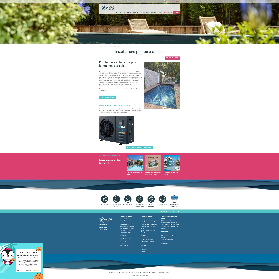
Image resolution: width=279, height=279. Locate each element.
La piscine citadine (125, 221)
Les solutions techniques (127, 242)
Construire (123, 236)
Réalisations (145, 12)
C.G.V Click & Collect (133, 272)
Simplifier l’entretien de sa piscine (148, 227)
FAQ (163, 241)
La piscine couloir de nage (127, 222)
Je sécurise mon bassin (147, 222)
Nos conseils (144, 237)
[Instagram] (173, 211)
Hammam (144, 249)
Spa (142, 247)
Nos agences (168, 12)
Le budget (123, 243)
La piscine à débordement (127, 226)
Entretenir (143, 235)
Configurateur (166, 243)
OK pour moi (36, 270)
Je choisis (28, 270)
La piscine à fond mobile (127, 228)
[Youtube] (178, 211)
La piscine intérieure (126, 230)
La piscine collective (126, 232)
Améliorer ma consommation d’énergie (149, 231)
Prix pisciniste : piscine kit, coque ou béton (170, 227)
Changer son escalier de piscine (149, 221)
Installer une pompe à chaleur (149, 224)
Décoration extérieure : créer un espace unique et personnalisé (170, 221)
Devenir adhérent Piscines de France (169, 236)
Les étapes (123, 240)
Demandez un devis (172, 58)
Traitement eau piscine (147, 239)
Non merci (19, 270)
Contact (176, 12)
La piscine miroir (125, 224)
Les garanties (124, 245)
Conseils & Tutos (156, 12)
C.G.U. (122, 272)
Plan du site (145, 272)
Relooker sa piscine (146, 219)
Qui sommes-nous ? (167, 234)
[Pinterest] (176, 211)
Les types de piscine (126, 216)
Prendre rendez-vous (108, 97)
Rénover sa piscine (146, 216)
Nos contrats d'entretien (147, 241)
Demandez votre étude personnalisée (139, 148)
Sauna (143, 251)
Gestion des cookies (164, 272)
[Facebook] (171, 211)
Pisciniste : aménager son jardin (170, 224)
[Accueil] (107, 7)
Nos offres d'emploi (167, 239)
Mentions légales (113, 272)
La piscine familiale (126, 219)
